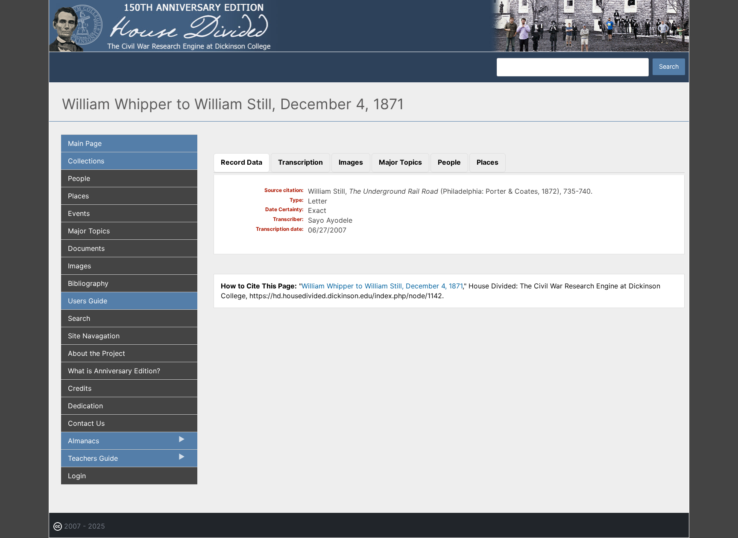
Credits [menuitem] (79, 388)
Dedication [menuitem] (85, 405)
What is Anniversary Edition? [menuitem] (114, 370)
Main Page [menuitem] (85, 143)
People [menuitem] (79, 178)
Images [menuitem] (79, 266)
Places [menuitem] (78, 196)
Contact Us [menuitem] (86, 423)
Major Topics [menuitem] (89, 231)
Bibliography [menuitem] (88, 283)
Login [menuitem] (77, 475)
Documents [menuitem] (86, 248)
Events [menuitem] (79, 213)
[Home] (369, 25)
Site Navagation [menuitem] (94, 336)
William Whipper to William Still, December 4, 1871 (382, 286)
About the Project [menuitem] (96, 353)
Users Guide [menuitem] (87, 301)
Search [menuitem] (79, 318)
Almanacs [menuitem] (80, 442)
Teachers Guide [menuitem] (89, 460)
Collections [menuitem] (86, 161)
